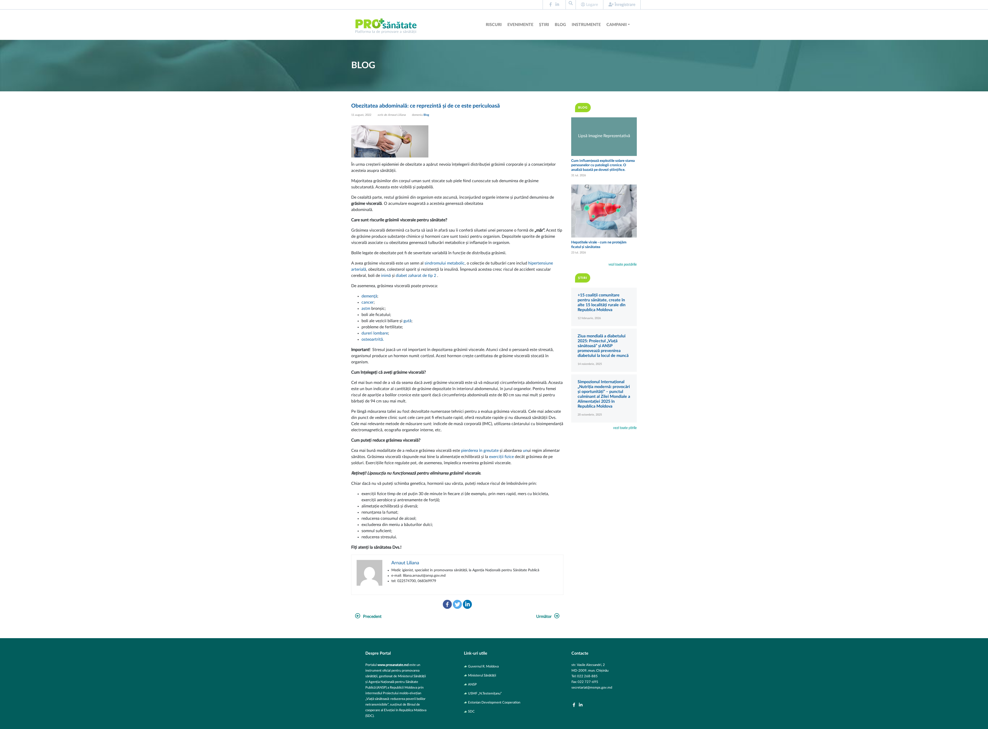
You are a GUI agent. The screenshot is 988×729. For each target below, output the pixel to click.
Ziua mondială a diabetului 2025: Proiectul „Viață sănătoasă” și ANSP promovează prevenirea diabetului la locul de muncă (603, 346)
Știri (544, 25)
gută (407, 321)
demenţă (369, 296)
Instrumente (586, 25)
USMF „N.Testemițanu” (485, 693)
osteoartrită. (372, 339)
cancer (367, 302)
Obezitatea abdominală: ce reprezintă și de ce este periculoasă (425, 106)
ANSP (472, 684)
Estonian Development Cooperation (494, 702)
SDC (471, 711)
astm (365, 308)
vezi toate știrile (625, 428)
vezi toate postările (622, 264)
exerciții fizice (501, 457)
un (525, 451)
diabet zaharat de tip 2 (416, 276)
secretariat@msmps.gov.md (591, 687)
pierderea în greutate (480, 451)
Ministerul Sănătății (482, 675)
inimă (386, 276)
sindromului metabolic (445, 263)
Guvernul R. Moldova (483, 666)
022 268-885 (587, 676)
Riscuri (494, 25)
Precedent (372, 616)
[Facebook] (447, 604)
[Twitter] (457, 604)
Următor (544, 616)
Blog (560, 25)
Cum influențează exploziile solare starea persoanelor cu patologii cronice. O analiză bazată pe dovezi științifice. (603, 165)
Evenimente (520, 25)
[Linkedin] (467, 604)
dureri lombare (374, 333)
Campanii (616, 25)
